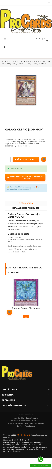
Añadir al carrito (26, 159)
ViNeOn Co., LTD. (23, 435)
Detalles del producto (26, 208)
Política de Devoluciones (34, 423)
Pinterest (22, 440)
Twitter (15, 440)
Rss (17, 440)
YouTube (20, 440)
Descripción (26, 203)
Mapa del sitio (18, 418)
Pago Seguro (30, 426)
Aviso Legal (36, 421)
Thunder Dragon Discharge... (26, 308)
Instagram (28, 440)
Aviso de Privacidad (15, 423)
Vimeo (25, 440)
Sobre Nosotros (32, 418)
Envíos (19, 426)
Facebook (12, 440)
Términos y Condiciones (20, 421)
